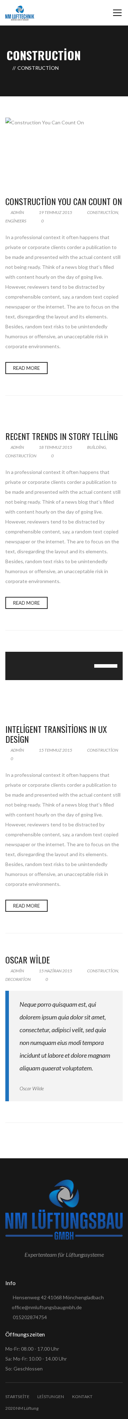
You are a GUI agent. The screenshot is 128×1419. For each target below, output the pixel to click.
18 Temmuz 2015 (55, 447)
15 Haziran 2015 (55, 970)
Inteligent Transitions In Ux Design (56, 734)
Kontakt (82, 1396)
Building (96, 447)
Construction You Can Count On (63, 201)
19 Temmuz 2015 (55, 212)
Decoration (18, 979)
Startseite (17, 1396)
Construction (102, 212)
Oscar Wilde (27, 959)
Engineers (15, 221)
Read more (26, 368)
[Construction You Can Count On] (64, 150)
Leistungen (50, 1396)
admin (17, 212)
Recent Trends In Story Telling (61, 436)
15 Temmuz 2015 (55, 750)
